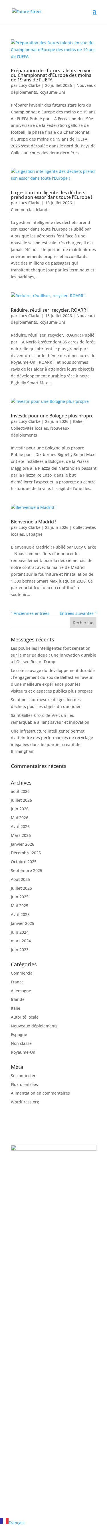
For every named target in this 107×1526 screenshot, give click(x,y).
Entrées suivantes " (78, 613)
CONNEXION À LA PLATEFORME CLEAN (44, 1482)
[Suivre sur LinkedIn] (15, 1455)
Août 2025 (20, 879)
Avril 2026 (20, 826)
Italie (77, 421)
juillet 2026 (21, 800)
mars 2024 (21, 940)
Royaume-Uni (52, 92)
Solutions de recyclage (32, 1319)
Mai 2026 (19, 817)
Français (17, 1522)
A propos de (22, 1425)
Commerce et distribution (35, 1395)
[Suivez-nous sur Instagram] (26, 1455)
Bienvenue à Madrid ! (33, 522)
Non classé (21, 1043)
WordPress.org (25, 1102)
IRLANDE (29, 1171)
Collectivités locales (29, 428)
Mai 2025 (19, 905)
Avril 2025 (20, 914)
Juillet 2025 (21, 888)
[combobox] (53, 1522)
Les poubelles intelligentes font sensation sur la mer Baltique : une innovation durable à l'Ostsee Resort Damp (53, 655)
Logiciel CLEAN (25, 1332)
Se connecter (23, 1075)
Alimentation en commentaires (40, 1093)
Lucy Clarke (30, 85)
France (17, 982)
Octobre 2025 (24, 861)
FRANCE (28, 1193)
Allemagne (21, 990)
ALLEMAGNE (34, 1239)
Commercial (22, 209)
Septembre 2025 (26, 870)
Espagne (34, 534)
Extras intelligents (28, 1339)
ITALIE (25, 1262)
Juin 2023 (20, 949)
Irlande (43, 209)
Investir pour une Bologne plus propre (52, 416)
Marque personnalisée (32, 1325)
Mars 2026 (21, 835)
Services (19, 1432)
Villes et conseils (27, 1388)
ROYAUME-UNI (37, 1285)
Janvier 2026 (22, 844)
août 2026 (20, 791)
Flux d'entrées (24, 1084)
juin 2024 (20, 932)
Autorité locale (25, 1017)
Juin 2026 (20, 808)
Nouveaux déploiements (34, 1026)
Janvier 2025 (22, 923)
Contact (18, 1438)
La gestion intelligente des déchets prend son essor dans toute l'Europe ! (51, 194)
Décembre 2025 (26, 852)
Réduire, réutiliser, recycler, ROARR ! (49, 310)
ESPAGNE (29, 1216)
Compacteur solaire (29, 1312)
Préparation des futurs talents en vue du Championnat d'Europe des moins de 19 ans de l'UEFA (51, 75)
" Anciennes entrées (30, 613)
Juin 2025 (20, 896)
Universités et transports (34, 1402)
